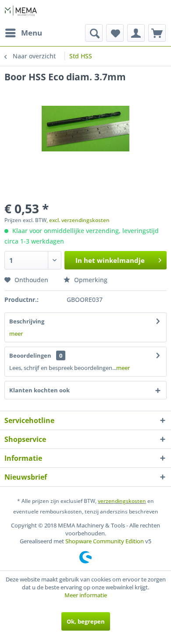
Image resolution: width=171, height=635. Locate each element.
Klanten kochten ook (39, 390)
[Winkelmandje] (157, 33)
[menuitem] (23, 33)
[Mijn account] (136, 33)
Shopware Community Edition (104, 541)
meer (16, 333)
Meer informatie (85, 595)
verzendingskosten (122, 501)
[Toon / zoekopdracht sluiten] (94, 33)
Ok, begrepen (86, 621)
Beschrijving (26, 321)
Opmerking (89, 280)
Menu (31, 33)
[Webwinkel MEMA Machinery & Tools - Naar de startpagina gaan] (20, 12)
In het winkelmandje (110, 260)
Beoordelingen (30, 355)
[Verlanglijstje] (115, 33)
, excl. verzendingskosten (78, 220)
